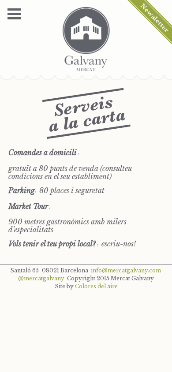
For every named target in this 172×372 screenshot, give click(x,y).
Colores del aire (96, 286)
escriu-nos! (118, 243)
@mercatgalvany (41, 278)
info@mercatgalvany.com (126, 270)
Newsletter (149, 22)
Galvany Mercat (86, 39)
